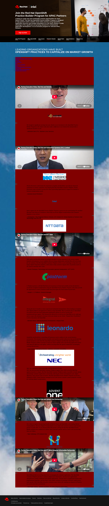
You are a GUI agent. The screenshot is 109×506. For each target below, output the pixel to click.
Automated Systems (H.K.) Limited (23, 58)
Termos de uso (26, 503)
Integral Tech (18, 62)
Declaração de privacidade (16, 503)
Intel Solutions (70, 39)
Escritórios (39, 498)
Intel (16, 63)
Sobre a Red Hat (14, 498)
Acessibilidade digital (48, 503)
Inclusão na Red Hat (65, 498)
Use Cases (41, 39)
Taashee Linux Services (20, 70)
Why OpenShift (32, 39)
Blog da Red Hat (56, 498)
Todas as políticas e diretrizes (37, 503)
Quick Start (61, 39)
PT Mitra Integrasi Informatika (22, 69)
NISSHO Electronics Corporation (23, 67)
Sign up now (23, 32)
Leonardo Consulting (20, 64)
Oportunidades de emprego (25, 498)
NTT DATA (18, 68)
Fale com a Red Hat (47, 498)
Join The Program (20, 39)
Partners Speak (51, 39)
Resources (80, 39)
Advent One (18, 57)
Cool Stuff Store (74, 498)
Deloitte (17, 60)
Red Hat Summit (82, 498)
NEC (16, 66)
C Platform (17, 61)
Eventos (34, 498)
